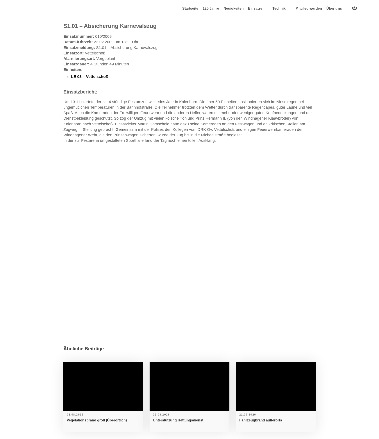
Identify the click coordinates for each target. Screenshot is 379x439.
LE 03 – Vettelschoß (89, 76)
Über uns (334, 8)
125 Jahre (211, 8)
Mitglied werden (308, 8)
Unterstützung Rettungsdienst (178, 420)
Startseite (190, 8)
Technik (279, 8)
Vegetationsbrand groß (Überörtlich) (97, 420)
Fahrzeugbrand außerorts (260, 420)
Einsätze (255, 8)
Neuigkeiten (233, 8)
